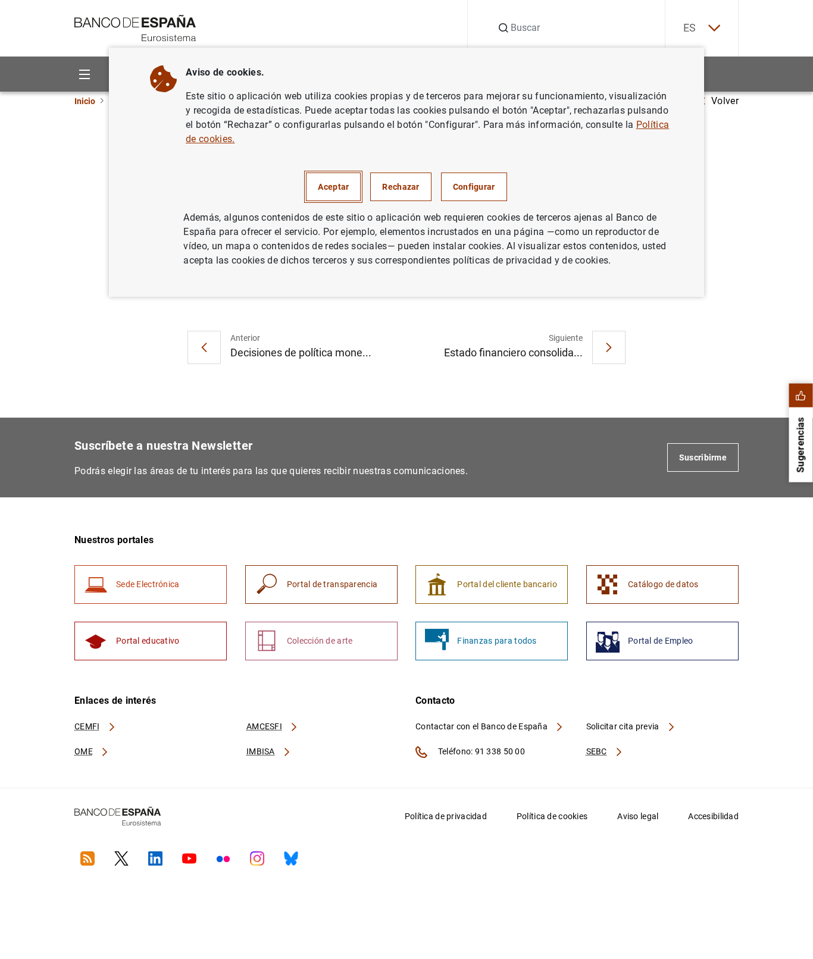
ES (689, 27)
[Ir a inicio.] (135, 27)
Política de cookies (552, 816)
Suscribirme (703, 457)
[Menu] (84, 74)
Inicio (84, 101)
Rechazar (400, 187)
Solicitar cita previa (623, 726)
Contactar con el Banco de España (482, 726)
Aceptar (333, 187)
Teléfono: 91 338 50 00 (480, 751)
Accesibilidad (713, 816)
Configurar (474, 187)
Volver (725, 100)
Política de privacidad (446, 816)
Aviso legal (637, 816)
